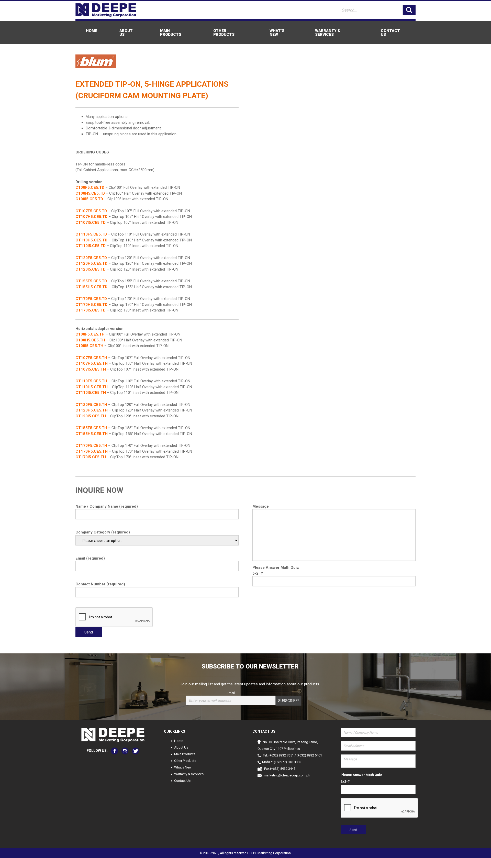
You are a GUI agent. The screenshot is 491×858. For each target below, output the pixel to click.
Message (260, 506)
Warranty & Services (327, 32)
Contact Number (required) (100, 584)
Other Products (224, 32)
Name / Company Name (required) (106, 506)
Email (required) (90, 558)
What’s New (277, 32)
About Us (126, 32)
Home (91, 30)
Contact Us (390, 32)
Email (231, 693)
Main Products (170, 32)
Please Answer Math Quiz (275, 567)
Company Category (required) (102, 532)
